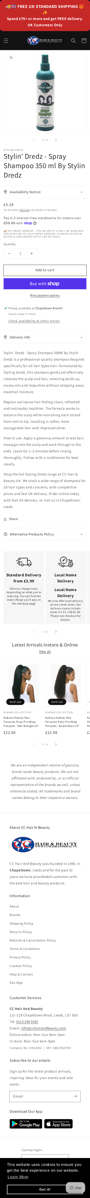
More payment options (45, 295)
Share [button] (13, 519)
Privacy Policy (20, 957)
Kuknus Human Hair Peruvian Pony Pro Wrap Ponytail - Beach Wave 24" (62, 722)
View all (45, 651)
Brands (15, 915)
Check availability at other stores (34, 321)
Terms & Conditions (25, 949)
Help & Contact (21, 974)
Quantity (10, 244)
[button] (6, 40)
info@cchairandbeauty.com (43, 1028)
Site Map (16, 983)
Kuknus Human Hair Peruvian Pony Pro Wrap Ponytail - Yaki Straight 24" (21, 722)
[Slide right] (55, 139)
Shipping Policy (21, 923)
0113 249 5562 (27, 1021)
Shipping (24, 209)
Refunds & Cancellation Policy (33, 940)
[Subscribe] (75, 1096)
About (14, 906)
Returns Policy (21, 932)
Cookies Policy (21, 966)
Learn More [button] (18, 1177)
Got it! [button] (45, 1189)
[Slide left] (34, 139)
